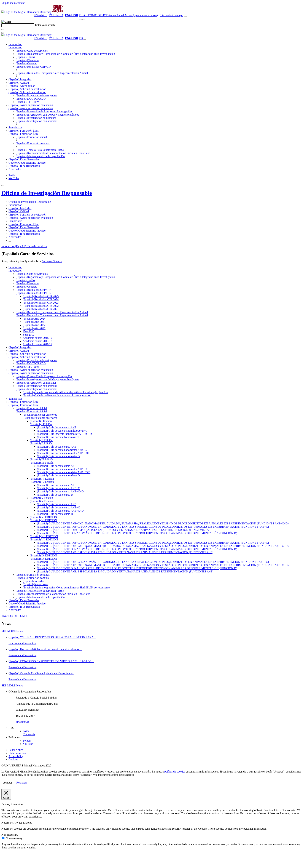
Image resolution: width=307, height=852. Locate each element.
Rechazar (21, 782)
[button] (15, 47)
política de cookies (174, 771)
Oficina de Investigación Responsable (46, 193)
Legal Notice (16, 749)
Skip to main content (13, 2)
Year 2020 (28, 331)
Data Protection (17, 753)
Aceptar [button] (7, 782)
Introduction (15, 44)
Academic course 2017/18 (37, 341)
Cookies (13, 759)
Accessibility (16, 756)
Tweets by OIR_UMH (14, 615)
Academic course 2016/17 (37, 344)
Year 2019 (28, 334)
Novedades (15, 169)
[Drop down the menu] (83, 19)
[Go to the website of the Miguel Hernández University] (26, 12)
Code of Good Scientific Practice (27, 162)
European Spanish (52, 261)
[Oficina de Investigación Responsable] (57, 12)
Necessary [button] (7, 822)
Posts (26, 730)
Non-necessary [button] (9, 834)
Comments (29, 734)
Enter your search (45, 24)
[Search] (2, 29)
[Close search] (2, 32)
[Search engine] (185, 16)
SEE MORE (12, 631)
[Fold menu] (85, 39)
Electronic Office (93, 15)
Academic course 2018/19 (37, 337)
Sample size (15, 127)
